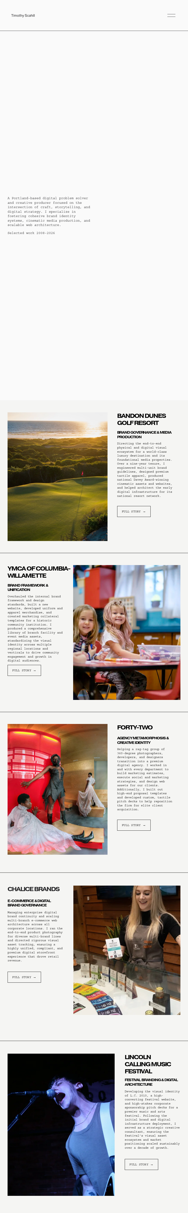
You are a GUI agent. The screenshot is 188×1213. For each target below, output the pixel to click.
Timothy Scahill (23, 15)
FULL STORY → (134, 511)
